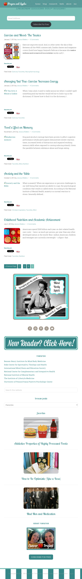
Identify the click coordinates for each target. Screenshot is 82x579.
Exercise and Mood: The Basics (22, 35)
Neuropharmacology (32, 72)
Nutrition (26, 164)
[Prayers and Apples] (15, 4)
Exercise (15, 72)
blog (45, 4)
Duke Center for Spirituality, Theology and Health (25, 365)
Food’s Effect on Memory (18, 127)
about (68, 4)
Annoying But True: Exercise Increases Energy (31, 81)
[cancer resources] (41, 538)
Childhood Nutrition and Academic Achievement (32, 220)
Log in (71, 573)
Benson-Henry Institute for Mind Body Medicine (25, 361)
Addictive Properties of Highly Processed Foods (41, 443)
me (75, 4)
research (53, 4)
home (37, 4)
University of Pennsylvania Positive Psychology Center (28, 382)
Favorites (21, 72)
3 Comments (36, 132)
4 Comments (34, 86)
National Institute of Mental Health (19, 375)
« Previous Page (10, 266)
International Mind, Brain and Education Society (25, 368)
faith (62, 4)
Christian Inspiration (19, 210)
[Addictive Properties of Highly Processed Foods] (41, 428)
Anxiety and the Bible (17, 174)
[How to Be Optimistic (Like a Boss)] (41, 463)
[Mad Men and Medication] (41, 498)
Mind (20, 164)
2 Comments (31, 224)
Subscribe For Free (41, 24)
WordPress (63, 573)
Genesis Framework (50, 573)
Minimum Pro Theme (31, 573)
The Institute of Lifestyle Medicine (19, 378)
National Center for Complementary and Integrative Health (29, 371)
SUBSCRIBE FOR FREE (41, 557)
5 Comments (34, 39)
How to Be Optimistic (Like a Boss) (41, 479)
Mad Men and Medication (41, 514)
